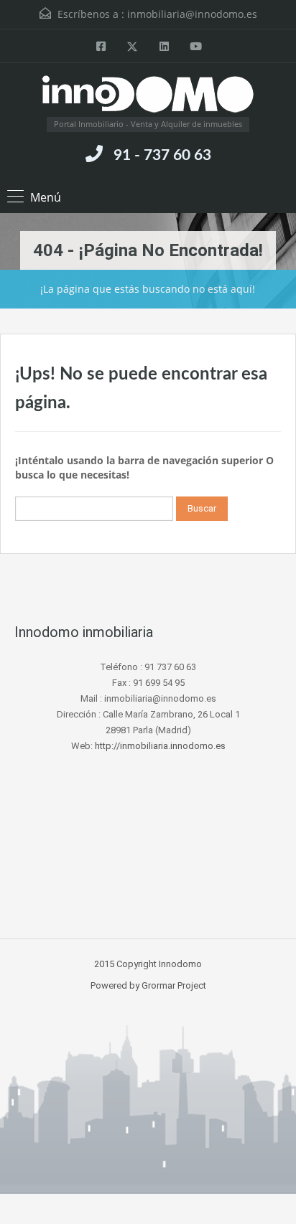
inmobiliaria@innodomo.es (192, 14)
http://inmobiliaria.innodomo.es (160, 745)
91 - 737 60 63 (162, 155)
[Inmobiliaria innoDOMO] (148, 95)
